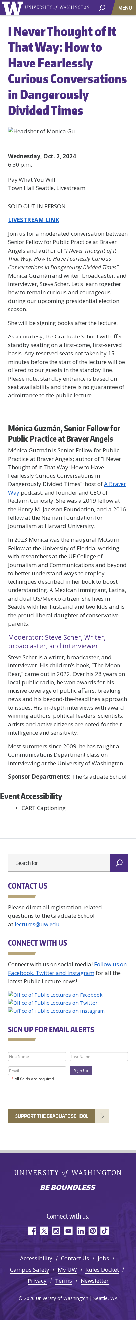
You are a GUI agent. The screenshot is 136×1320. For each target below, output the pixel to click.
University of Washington (14, 7)
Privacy (37, 1280)
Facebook (31, 1230)
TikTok (104, 1230)
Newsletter (95, 1280)
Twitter (43, 1230)
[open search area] (102, 7)
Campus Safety (29, 1269)
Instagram (55, 1230)
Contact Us (75, 1258)
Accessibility (36, 1258)
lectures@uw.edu (37, 924)
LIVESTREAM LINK (33, 220)
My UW (67, 1269)
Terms (63, 1280)
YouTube (68, 1230)
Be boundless (68, 1188)
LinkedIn (80, 1230)
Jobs (103, 1258)
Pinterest (92, 1230)
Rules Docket (102, 1269)
